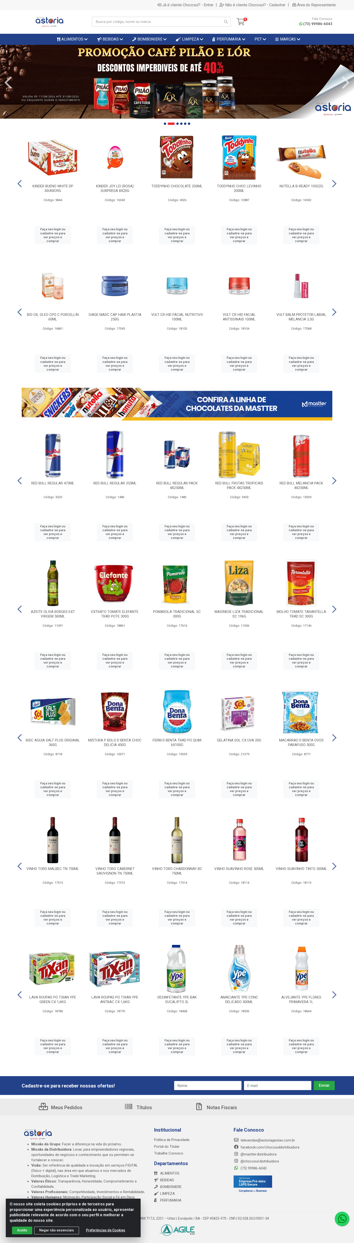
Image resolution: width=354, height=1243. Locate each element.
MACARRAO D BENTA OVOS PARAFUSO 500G (301, 742)
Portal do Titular (166, 1146)
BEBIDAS (167, 1180)
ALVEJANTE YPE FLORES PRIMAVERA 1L (301, 999)
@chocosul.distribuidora (259, 1161)
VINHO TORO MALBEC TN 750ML (52, 869)
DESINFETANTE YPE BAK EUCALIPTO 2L (177, 999)
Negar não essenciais (56, 1230)
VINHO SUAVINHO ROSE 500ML (239, 869)
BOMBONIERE (171, 1187)
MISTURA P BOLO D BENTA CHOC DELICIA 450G (115, 742)
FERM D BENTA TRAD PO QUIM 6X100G (177, 742)
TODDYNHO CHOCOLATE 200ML (177, 186)
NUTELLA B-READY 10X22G (301, 186)
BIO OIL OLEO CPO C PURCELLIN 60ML (53, 316)
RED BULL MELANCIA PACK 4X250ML (301, 485)
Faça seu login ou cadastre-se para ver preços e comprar (52, 235)
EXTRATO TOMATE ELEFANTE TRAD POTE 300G (114, 614)
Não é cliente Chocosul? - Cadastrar (255, 5)
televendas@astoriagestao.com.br (267, 1140)
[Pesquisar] (226, 22)
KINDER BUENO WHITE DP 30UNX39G (53, 188)
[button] (165, 123)
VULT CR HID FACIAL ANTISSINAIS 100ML (239, 316)
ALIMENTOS (169, 1173)
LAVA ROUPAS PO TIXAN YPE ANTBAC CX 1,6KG (115, 999)
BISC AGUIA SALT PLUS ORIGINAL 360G (53, 742)
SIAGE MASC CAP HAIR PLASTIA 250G (115, 316)
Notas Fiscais (221, 1107)
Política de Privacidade (172, 1140)
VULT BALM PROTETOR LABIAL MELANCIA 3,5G (301, 316)
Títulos (143, 1107)
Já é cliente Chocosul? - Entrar (187, 5)
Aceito (22, 1230)
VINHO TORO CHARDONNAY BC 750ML (177, 871)
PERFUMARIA (170, 1200)
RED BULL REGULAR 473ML (52, 483)
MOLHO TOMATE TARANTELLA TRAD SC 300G (301, 614)
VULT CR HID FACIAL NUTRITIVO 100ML (177, 316)
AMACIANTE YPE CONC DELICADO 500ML (239, 999)
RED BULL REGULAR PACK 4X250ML (177, 485)
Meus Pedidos (66, 1107)
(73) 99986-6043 (317, 24)
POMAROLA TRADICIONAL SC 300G (177, 614)
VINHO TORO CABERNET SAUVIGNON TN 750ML (115, 871)
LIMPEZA (167, 1193)
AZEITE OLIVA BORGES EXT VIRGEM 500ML (53, 614)
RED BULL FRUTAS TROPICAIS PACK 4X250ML (239, 485)
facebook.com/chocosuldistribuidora (269, 1147)
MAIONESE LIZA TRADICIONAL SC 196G (239, 614)
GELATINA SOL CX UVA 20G (239, 740)
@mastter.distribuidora (258, 1154)
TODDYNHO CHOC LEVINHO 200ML (239, 188)
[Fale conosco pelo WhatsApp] (342, 1219)
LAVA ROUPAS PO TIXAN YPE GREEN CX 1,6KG (52, 999)
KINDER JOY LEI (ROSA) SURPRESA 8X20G (115, 188)
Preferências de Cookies (105, 1230)
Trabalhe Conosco (168, 1153)
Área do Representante (316, 5)
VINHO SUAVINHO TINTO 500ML (301, 869)
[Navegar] (8, 83)
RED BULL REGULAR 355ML (115, 483)
